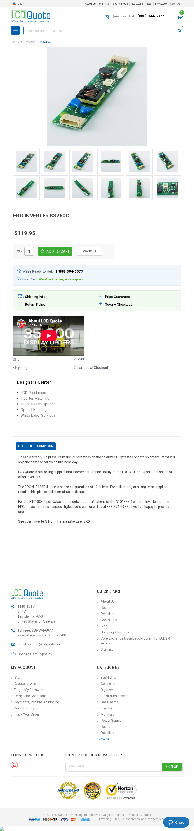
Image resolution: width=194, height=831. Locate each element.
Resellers (137, 4)
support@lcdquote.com (44, 644)
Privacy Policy (24, 708)
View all (103, 739)
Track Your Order (26, 714)
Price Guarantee (117, 297)
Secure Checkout (118, 304)
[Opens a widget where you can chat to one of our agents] (176, 823)
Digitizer (107, 690)
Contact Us (109, 620)
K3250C (45, 41)
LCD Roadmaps (33, 392)
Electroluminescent (115, 696)
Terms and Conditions (30, 696)
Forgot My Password (29, 690)
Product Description (35, 446)
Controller (108, 684)
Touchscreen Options (38, 404)
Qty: (20, 251)
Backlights (108, 677)
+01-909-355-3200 (52, 635)
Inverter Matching (35, 398)
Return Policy (34, 304)
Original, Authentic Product (120, 815)
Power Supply (111, 720)
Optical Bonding (34, 409)
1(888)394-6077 (69, 271)
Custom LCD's (120, 4)
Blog (149, 4)
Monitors (107, 714)
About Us (90, 4)
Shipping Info (34, 297)
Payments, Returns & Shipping (36, 702)
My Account (162, 4)
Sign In (20, 677)
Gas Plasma (110, 702)
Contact (176, 4)
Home (15, 41)
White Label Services (38, 415)
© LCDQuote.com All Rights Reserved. (97, 815)
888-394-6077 (42, 630)
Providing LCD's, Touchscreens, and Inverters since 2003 (136, 819)
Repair (105, 608)
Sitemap (107, 649)
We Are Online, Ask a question (64, 279)
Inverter (30, 41)
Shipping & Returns (115, 632)
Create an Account (29, 684)
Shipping (104, 4)
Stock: (89, 251)
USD (20, 4)
